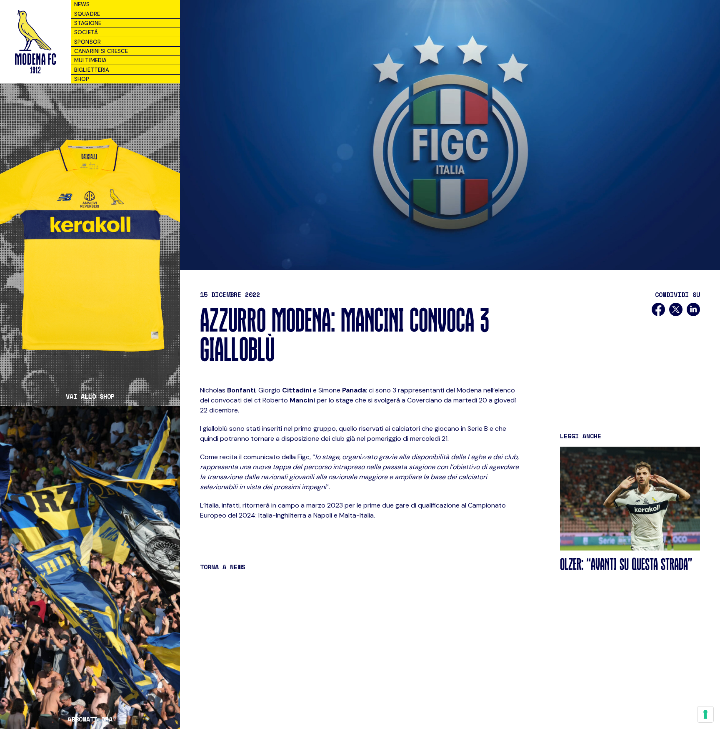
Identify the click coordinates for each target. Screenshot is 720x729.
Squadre (87, 14)
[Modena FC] (35, 41)
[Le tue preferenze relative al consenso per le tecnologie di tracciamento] (705, 714)
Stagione (87, 23)
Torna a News (222, 566)
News (82, 4)
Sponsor (87, 41)
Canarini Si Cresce (101, 51)
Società (86, 32)
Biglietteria (92, 69)
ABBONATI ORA (90, 719)
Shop (82, 79)
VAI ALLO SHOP (90, 396)
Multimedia (90, 60)
